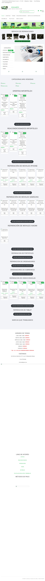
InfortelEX (15, 7)
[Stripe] (25, 481)
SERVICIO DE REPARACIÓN (34, 15)
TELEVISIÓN (5, 61)
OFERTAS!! (8, 15)
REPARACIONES (22, 463)
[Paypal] (23, 481)
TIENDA (13, 15)
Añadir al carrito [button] (4, 113)
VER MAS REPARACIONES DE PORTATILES (22, 257)
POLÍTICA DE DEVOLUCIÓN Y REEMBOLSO (22, 473)
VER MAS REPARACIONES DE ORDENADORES (22, 265)
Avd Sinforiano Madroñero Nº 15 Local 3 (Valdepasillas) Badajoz (23, 356)
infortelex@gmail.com (23, 362)
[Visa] (21, 481)
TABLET (4, 68)
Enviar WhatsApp (37, 1)
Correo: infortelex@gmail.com (7, 2)
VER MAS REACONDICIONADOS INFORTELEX (22, 161)
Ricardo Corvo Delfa (34, 578)
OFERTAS (22, 456)
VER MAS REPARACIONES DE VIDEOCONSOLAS (22, 305)
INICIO (2, 15)
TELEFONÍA (5, 64)
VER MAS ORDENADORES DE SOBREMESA (22, 274)
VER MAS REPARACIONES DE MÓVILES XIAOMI (22, 249)
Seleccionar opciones (5, 184)
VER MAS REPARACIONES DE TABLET (22, 314)
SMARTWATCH (6, 57)
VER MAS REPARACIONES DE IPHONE (22, 192)
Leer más (13, 112)
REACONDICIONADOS (21, 15)
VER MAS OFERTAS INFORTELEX (22, 124)
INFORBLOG (22, 470)
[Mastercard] (19, 481)
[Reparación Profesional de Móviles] (28, 46)
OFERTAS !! (5, 50)
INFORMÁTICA (6, 59)
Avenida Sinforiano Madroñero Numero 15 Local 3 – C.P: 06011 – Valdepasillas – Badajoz (17, 1)
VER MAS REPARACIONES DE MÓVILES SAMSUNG (22, 221)
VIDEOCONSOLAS (6, 54)
